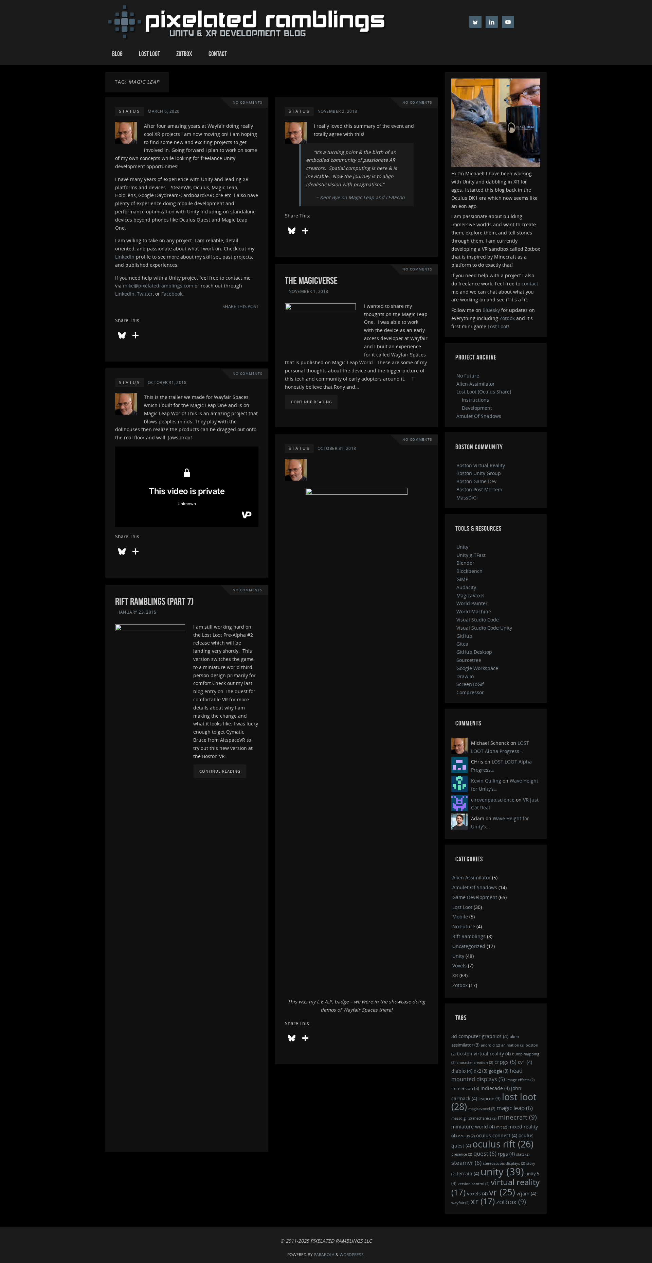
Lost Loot (498, 326)
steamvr (466, 1162)
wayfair (460, 1202)
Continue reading (311, 401)
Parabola (324, 1255)
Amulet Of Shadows (478, 416)
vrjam (526, 1193)
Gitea (462, 644)
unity (502, 1171)
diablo (461, 1071)
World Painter (472, 603)
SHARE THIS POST (240, 306)
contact (530, 283)
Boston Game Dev (476, 481)
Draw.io (465, 676)
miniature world (473, 1126)
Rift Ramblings (469, 936)
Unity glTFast (471, 555)
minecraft (517, 1117)
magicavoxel (481, 1108)
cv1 (525, 1062)
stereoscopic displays (504, 1163)
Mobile (460, 916)
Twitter (145, 294)
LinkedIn (124, 256)
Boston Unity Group (478, 473)
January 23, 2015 (137, 612)
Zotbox (507, 318)
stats (522, 1154)
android (490, 1045)
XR (455, 975)
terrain (468, 1173)
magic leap (514, 1108)
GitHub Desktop (474, 652)
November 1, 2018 (308, 291)
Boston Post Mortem (479, 489)
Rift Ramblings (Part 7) (154, 601)
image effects (520, 1079)
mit (501, 1127)
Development (477, 408)
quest (484, 1153)
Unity (462, 547)
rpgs (506, 1154)
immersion (465, 1088)
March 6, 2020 (164, 111)
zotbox (511, 1201)
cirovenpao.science (492, 799)
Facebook (171, 294)
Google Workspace (477, 668)
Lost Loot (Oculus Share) (483, 391)
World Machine (473, 611)
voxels (477, 1193)
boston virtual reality (484, 1053)
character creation (475, 1062)
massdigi (461, 1118)
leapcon (489, 1098)
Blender (465, 563)
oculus (466, 1136)
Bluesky (491, 310)
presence (461, 1154)
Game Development (474, 897)
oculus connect (496, 1135)
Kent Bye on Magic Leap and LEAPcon (362, 197)
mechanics (484, 1118)
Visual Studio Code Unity (484, 628)
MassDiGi (467, 497)
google (498, 1071)
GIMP (462, 579)
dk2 (480, 1071)
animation (512, 1045)
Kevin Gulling (486, 780)
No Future (467, 375)
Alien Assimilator (475, 384)
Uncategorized (468, 946)
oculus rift (502, 1144)
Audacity (466, 587)
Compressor (470, 692)
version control (473, 1183)
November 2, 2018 (337, 111)
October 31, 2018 (167, 382)
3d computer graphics (479, 1036)
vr (502, 1192)
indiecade (495, 1088)
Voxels (459, 965)
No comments (247, 102)
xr (483, 1201)
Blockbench (469, 571)
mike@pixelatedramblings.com (158, 285)
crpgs (505, 1062)
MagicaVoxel (470, 595)
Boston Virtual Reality (480, 465)
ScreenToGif (470, 684)
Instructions (475, 400)
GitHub (464, 636)
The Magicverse (311, 280)
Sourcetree (468, 660)
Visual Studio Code (477, 619)
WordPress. (352, 1255)
